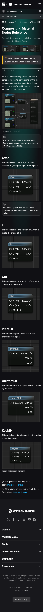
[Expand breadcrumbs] (17, 22)
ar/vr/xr (21, 471)
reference (12, 471)
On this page (9, 70)
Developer (9, 22)
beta (4, 471)
